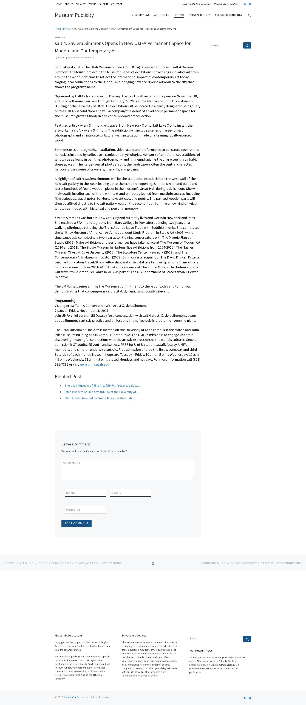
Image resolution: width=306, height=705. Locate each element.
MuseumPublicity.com (76, 697)
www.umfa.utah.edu (94, 364)
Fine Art (67, 28)
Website (73, 509)
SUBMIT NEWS (234, 657)
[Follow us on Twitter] (250, 4)
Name (70, 492)
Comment (72, 462)
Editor (61, 57)
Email (116, 492)
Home (58, 28)
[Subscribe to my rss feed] (244, 4)
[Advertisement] (230, 108)
